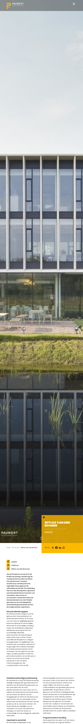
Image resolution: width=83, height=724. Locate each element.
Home (8, 548)
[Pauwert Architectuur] (15, 6)
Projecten (15, 548)
